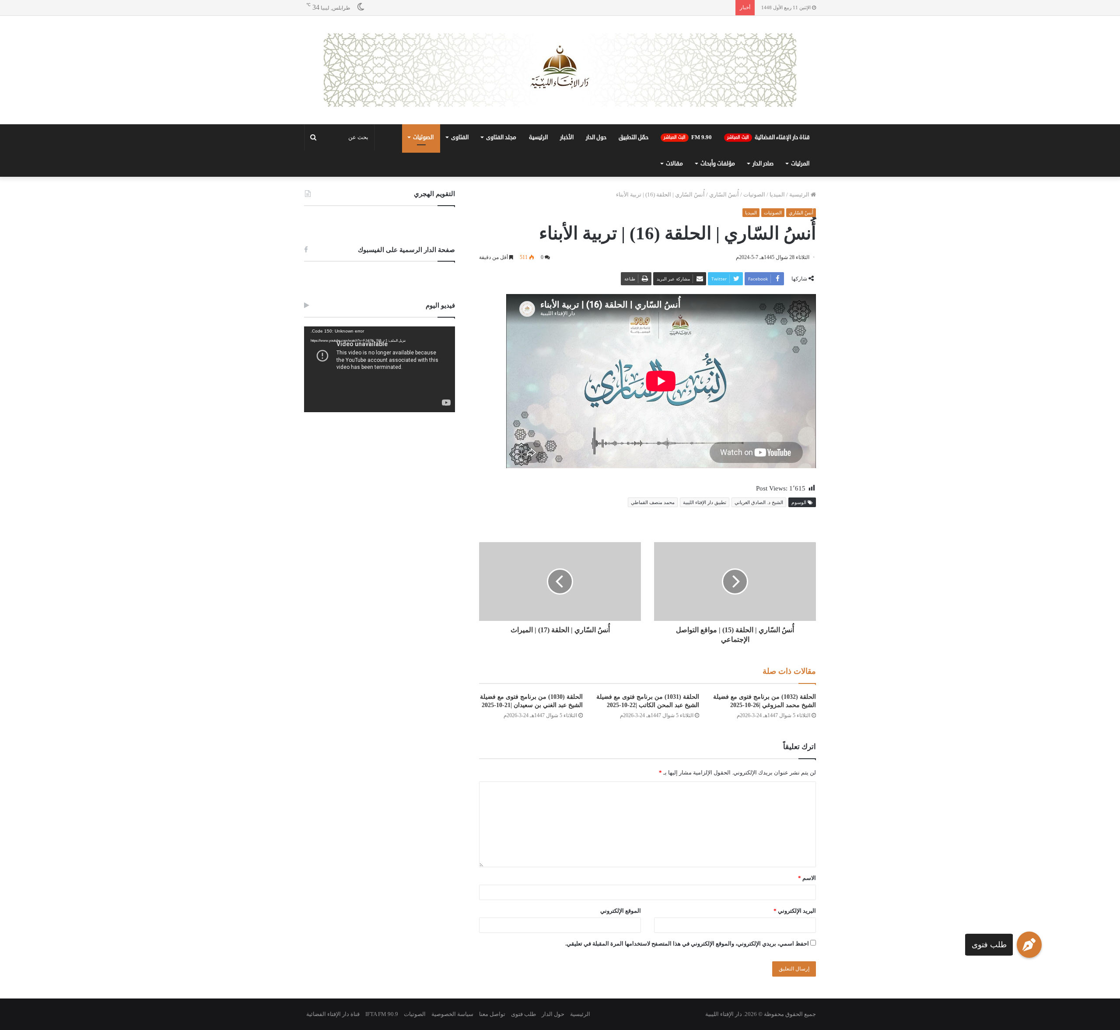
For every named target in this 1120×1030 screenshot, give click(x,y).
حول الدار (596, 137)
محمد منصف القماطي (653, 502)
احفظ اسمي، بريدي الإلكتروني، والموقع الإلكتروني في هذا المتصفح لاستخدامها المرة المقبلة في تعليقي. (687, 943)
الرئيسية (538, 137)
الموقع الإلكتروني (620, 910)
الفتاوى (460, 137)
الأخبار (567, 137)
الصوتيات (423, 137)
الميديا (777, 194)
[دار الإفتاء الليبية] (560, 70)
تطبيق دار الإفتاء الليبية (704, 502)
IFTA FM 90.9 (381, 1014)
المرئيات (800, 164)
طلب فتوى (989, 944)
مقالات (674, 164)
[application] (379, 369)
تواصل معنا (492, 1014)
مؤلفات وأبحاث (717, 164)
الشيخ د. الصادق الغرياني (759, 502)
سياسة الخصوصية (452, 1014)
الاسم (807, 878)
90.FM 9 (688, 137)
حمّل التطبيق (633, 137)
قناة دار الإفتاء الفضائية (768, 137)
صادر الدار (763, 164)
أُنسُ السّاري (724, 194)
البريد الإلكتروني (795, 910)
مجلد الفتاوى (501, 137)
